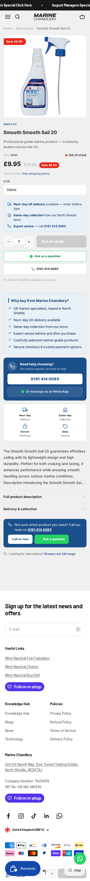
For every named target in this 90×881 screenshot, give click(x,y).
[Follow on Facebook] (8, 816)
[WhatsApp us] (80, 859)
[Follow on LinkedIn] (46, 816)
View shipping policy (36, 173)
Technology (14, 739)
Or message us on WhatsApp (47, 391)
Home (8, 28)
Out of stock (53, 241)
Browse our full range (60, 554)
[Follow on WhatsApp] (59, 816)
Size (7, 181)
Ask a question (54, 539)
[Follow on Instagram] (21, 816)
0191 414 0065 (55, 226)
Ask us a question (47, 256)
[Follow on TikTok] (33, 816)
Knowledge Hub (17, 713)
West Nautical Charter (21, 666)
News (9, 730)
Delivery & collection (20, 509)
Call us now (20, 539)
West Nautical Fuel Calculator (27, 658)
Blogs (9, 722)
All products (24, 28)
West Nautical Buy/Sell (22, 675)
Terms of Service (63, 730)
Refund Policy (61, 722)
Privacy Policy (60, 713)
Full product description (23, 497)
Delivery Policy (61, 739)
